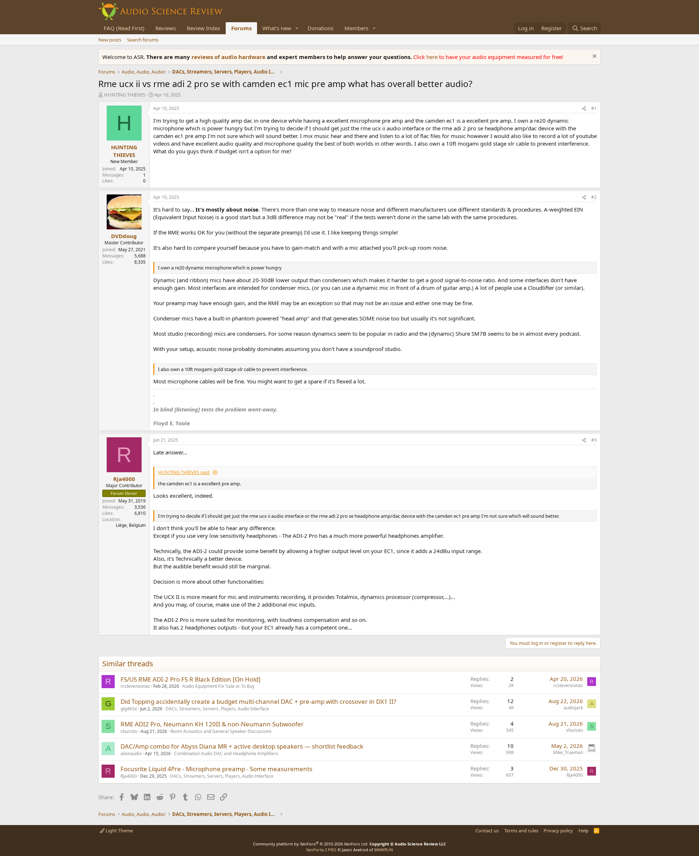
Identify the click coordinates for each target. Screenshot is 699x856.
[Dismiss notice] (594, 57)
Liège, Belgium (131, 525)
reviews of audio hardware (229, 56)
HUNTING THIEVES (124, 94)
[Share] (584, 108)
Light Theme (118, 830)
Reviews (165, 28)
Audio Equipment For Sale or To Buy (218, 686)
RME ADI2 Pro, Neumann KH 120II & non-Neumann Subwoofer (212, 724)
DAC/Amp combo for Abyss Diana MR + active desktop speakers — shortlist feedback (242, 746)
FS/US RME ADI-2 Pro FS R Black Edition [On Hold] (191, 679)
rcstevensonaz (135, 686)
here (432, 56)
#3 (594, 440)
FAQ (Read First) (124, 28)
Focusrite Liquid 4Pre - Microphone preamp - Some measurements (216, 769)
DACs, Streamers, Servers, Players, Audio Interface (217, 709)
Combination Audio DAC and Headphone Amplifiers (226, 753)
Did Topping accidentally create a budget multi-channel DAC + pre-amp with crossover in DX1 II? (258, 701)
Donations (320, 28)
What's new (276, 28)
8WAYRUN (383, 849)
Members (356, 28)
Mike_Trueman (568, 752)
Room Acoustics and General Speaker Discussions (221, 731)
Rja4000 (129, 776)
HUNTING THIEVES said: (184, 472)
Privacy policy (558, 830)
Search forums (142, 39)
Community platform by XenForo (310, 844)
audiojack (573, 708)
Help (583, 830)
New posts (109, 39)
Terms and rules (521, 830)
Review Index (203, 28)
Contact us (487, 830)
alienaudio (131, 753)
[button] (297, 28)
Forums (241, 28)
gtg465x (129, 709)
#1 (594, 108)
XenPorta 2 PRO (321, 849)
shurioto (129, 731)
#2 (594, 197)
